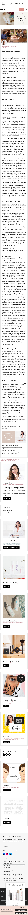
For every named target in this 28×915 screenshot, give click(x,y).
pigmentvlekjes (21, 93)
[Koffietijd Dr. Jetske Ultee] (14, 35)
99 (3, 47)
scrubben (14, 277)
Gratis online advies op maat (11, 547)
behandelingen (5, 363)
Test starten (6, 790)
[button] (24, 883)
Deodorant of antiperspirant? (8, 460)
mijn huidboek (5, 73)
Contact (3, 899)
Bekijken (5, 665)
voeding (5, 138)
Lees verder (6, 822)
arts (25, 383)
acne (20, 58)
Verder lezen (6, 498)
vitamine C (9, 334)
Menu (4, 9)
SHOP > (21, 9)
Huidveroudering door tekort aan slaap (11, 459)
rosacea (18, 227)
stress (16, 159)
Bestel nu (5, 705)
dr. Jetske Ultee (12, 46)
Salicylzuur (20, 285)
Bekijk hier (6, 586)
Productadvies (5, 893)
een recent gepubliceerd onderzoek (11, 180)
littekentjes (14, 93)
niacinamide (13, 331)
